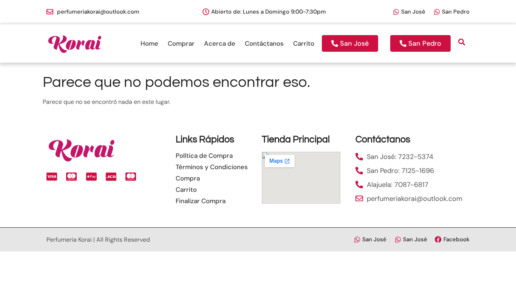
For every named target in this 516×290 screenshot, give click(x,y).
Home (149, 43)
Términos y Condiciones (212, 167)
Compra (188, 178)
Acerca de (219, 43)
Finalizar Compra (201, 201)
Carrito (303, 43)
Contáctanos (264, 43)
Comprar (181, 43)
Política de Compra (204, 155)
